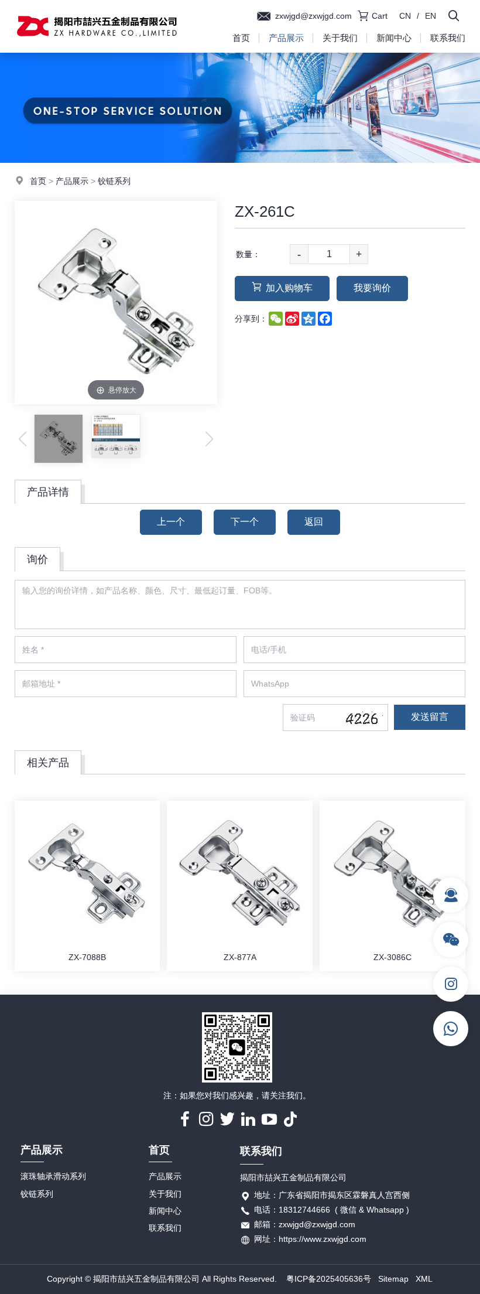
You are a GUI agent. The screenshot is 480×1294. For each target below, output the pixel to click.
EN (430, 16)
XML (424, 1278)
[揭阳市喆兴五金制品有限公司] (97, 49)
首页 (241, 38)
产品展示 (286, 38)
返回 (313, 522)
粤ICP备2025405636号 (328, 1278)
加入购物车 (289, 288)
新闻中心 (394, 38)
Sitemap (393, 1278)
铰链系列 (114, 181)
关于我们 (340, 38)
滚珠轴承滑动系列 (53, 1176)
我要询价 (372, 288)
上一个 (171, 522)
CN (405, 16)
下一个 (245, 522)
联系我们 (447, 38)
